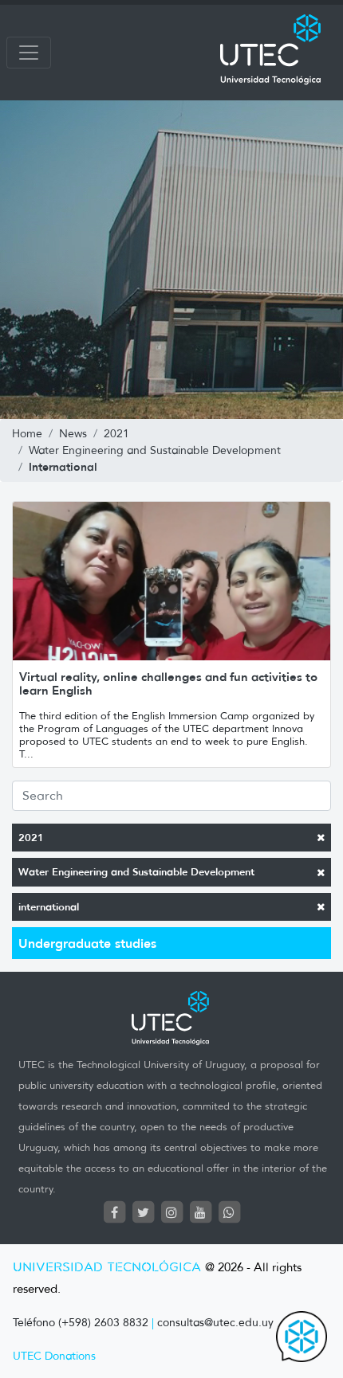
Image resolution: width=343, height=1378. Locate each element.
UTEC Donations (54, 1356)
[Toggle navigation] (28, 53)
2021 (31, 837)
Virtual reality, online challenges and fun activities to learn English (168, 683)
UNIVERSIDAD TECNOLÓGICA (107, 1267)
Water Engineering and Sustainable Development (136, 872)
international (48, 907)
